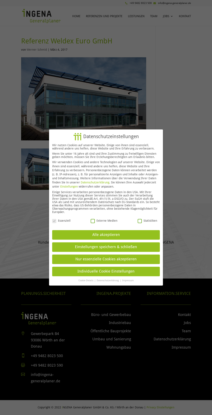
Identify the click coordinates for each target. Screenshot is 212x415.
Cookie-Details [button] (86, 280)
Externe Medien (106, 220)
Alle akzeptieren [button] (106, 235)
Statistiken (150, 220)
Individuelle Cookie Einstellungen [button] (106, 271)
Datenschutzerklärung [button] (108, 280)
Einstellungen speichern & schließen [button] (106, 247)
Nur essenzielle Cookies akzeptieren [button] (106, 259)
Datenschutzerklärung (95, 182)
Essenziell (64, 220)
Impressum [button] (128, 280)
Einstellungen (69, 186)
